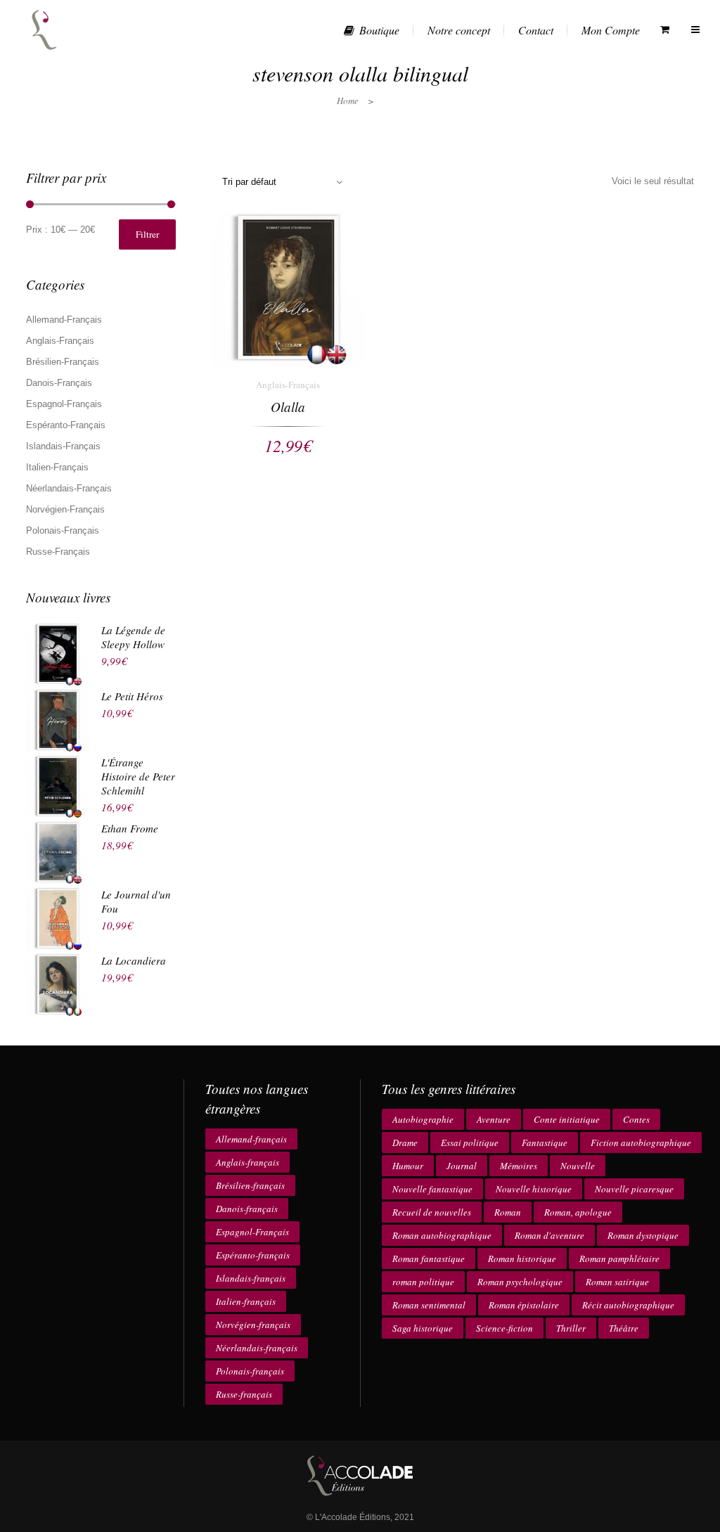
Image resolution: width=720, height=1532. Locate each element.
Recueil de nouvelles (431, 1212)
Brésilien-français (250, 1185)
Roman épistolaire (524, 1305)
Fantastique (544, 1142)
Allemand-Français (64, 319)
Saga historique (422, 1328)
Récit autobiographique (628, 1305)
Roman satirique (617, 1281)
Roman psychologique (519, 1281)
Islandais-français (250, 1278)
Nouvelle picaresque (634, 1189)
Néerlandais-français (256, 1347)
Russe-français (244, 1394)
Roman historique (522, 1258)
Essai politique (470, 1142)
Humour (407, 1165)
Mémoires (518, 1165)
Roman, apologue (578, 1212)
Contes (636, 1119)
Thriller (571, 1328)
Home (348, 100)
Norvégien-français (253, 1324)
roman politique (423, 1281)
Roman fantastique (428, 1258)
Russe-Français (58, 551)
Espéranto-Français (65, 425)
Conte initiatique (567, 1119)
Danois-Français (59, 383)
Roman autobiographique (441, 1235)
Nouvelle (577, 1165)
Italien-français (246, 1301)
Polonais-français (250, 1371)
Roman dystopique (643, 1235)
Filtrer (147, 234)
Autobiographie (423, 1119)
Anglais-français (247, 1162)
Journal (461, 1165)
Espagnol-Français (64, 404)
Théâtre (623, 1328)
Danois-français (247, 1208)
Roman (507, 1212)
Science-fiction (504, 1328)
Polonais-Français (62, 530)
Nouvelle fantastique (432, 1189)
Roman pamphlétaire (619, 1258)
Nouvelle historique (534, 1189)
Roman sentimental (428, 1305)
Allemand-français (251, 1139)
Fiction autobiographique (641, 1142)
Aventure (493, 1119)
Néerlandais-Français (69, 488)
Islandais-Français (63, 446)
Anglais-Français (60, 340)
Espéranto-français (253, 1255)
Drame (405, 1142)
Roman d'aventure (549, 1235)
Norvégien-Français (65, 509)
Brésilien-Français (62, 361)
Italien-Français (57, 467)
